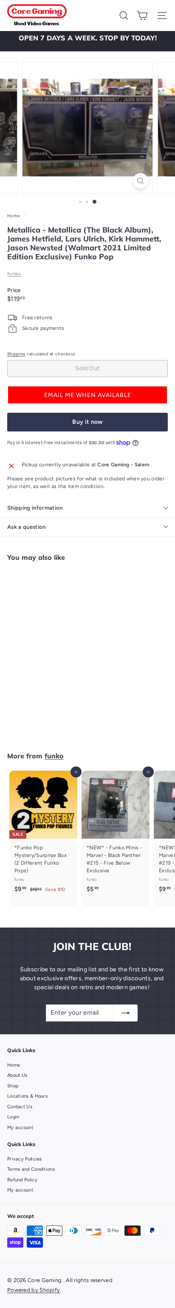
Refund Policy (22, 1180)
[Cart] (142, 15)
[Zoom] (141, 181)
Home (14, 215)
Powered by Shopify (33, 1290)
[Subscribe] (126, 1012)
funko (14, 274)
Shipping (16, 354)
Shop (13, 1086)
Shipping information (35, 508)
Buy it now (87, 422)
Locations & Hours (27, 1096)
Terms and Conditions (31, 1169)
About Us (17, 1075)
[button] (87, 395)
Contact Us (19, 1106)
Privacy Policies (24, 1159)
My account (20, 1127)
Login (13, 1117)
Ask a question (26, 527)
